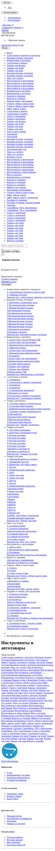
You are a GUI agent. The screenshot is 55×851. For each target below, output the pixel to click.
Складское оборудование (20, 406)
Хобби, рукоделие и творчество (23, 515)
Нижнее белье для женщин (20, 101)
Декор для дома (15, 475)
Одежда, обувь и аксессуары (20, 103)
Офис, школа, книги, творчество (22, 197)
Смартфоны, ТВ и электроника (22, 207)
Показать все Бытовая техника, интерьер (27, 334)
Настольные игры (16, 597)
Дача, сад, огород (15, 78)
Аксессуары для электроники (22, 350)
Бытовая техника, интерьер (20, 58)
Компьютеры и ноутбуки (19, 60)
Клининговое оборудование (21, 417)
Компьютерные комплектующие (23, 345)
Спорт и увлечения (16, 116)
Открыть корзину (9, 279)
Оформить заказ (8, 281)
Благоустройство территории (22, 531)
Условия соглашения (17, 780)
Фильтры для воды (17, 332)
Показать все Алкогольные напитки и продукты (30, 297)
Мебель (11, 502)
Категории (6, 284)
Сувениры (13, 615)
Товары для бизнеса (16, 65)
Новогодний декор (17, 605)
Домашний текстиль (18, 462)
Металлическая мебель (18, 419)
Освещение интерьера (18, 329)
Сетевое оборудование (18, 364)
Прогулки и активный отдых (22, 432)
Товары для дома (15, 70)
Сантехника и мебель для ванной (24, 382)
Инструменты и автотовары (20, 81)
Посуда (11, 467)
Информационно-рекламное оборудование (28, 409)
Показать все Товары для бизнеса (23, 425)
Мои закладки (13, 842)
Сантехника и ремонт (17, 63)
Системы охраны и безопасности (24, 403)
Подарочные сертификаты (19, 818)
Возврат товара (14, 796)
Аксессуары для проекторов (21, 342)
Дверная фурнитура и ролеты (22, 459)
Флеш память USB (16, 372)
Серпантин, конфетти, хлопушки (23, 607)
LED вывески (14, 414)
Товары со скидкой (16, 823)
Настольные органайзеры (19, 190)
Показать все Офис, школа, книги (23, 589)
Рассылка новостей (16, 845)
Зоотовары (13, 494)
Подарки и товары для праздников (23, 202)
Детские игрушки (16, 435)
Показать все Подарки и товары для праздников (30, 618)
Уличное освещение (17, 528)
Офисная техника (16, 348)
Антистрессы (14, 599)
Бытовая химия (15, 488)
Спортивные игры (16, 610)
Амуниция (12, 134)
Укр (9, 7)
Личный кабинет (15, 837)
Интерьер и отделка (17, 393)
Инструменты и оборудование (21, 172)
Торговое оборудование (19, 422)
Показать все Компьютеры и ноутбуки (25, 374)
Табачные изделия (17, 294)
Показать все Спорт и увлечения (22, 628)
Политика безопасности (18, 777)
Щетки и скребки (15, 240)
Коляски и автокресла (18, 449)
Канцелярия (13, 583)
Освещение (13, 379)
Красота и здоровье (16, 96)
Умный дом (13, 513)
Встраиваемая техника (18, 310)
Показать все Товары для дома (22, 520)
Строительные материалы (20, 390)
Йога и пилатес (14, 174)
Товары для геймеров (18, 366)
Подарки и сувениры (17, 200)
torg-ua (5, 30)
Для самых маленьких (18, 430)
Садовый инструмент (18, 536)
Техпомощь (13, 552)
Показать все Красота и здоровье (22, 562)
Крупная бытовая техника (20, 305)
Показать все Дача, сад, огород (21, 542)
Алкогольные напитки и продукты (23, 55)
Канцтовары (14, 586)
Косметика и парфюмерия (20, 560)
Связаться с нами (15, 793)
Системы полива (16, 539)
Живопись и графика (18, 581)
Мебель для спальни (16, 187)
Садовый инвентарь (17, 534)
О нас (9, 772)
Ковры (11, 499)
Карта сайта (12, 799)
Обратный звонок (16, 40)
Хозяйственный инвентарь (21, 470)
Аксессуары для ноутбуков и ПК (23, 339)
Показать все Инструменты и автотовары (27, 555)
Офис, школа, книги (16, 108)
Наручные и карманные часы (22, 302)
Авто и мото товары (16, 131)
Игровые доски (14, 157)
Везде (9, 53)
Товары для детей (15, 68)
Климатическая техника (19, 313)
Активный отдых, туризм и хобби (24, 623)
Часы (10, 472)
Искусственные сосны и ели (21, 602)
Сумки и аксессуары (17, 573)
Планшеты (13, 356)
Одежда (12, 568)
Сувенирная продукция (19, 613)
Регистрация (13, 20)
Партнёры (11, 821)
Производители (14, 816)
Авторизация (14, 17)
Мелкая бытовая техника (20, 308)
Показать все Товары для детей (22, 454)
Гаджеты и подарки (17, 594)
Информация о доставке (18, 775)
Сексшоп (11, 205)
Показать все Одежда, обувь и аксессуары (27, 576)
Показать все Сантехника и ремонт (24, 398)
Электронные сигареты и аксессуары (26, 292)
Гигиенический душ (16, 149)
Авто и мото (14, 547)
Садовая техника (16, 526)
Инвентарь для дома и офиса (22, 464)
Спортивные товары (17, 626)
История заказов (15, 840)
